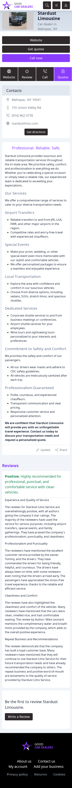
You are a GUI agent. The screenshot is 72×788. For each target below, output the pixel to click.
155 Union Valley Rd (26, 107)
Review (27, 77)
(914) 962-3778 (22, 115)
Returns (40, 774)
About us (24, 761)
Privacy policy (17, 774)
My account (18, 766)
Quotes (63, 77)
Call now (36, 58)
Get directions (36, 132)
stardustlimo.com (25, 123)
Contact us (46, 761)
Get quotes (36, 49)
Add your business (49, 766)
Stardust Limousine (49, 15)
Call (45, 77)
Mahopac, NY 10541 (26, 100)
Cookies (59, 774)
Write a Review (19, 717)
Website (36, 40)
